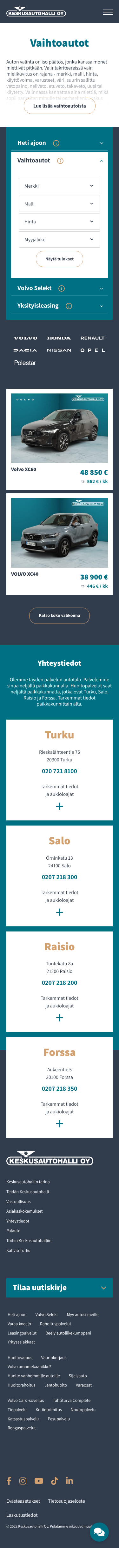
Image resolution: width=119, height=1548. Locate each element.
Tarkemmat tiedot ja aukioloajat (59, 798)
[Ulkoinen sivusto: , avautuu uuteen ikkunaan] (8, 1481)
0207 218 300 (59, 877)
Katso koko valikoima (59, 615)
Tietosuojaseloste (66, 1501)
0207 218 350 (59, 1088)
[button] (99, 1532)
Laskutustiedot (22, 1515)
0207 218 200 (59, 982)
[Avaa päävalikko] (108, 12)
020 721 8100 (59, 771)
